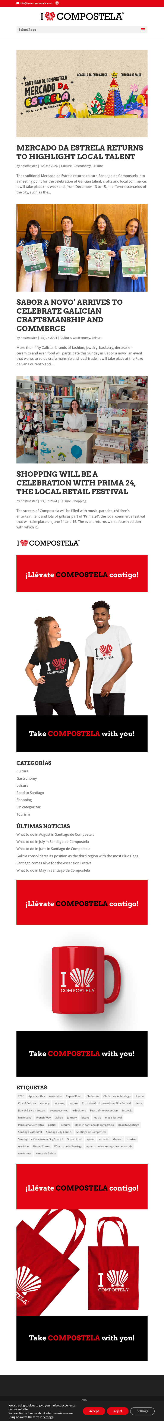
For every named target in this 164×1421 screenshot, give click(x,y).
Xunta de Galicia (46, 1153)
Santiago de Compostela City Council (40, 1139)
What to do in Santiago (68, 1146)
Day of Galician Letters (32, 1110)
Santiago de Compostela (91, 1132)
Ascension (55, 1096)
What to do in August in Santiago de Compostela (55, 834)
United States (41, 1146)
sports (90, 1139)
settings (48, 1417)
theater (118, 1139)
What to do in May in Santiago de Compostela (53, 870)
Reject (117, 1411)
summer (104, 1139)
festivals (127, 1110)
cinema (139, 1096)
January (72, 1117)
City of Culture (27, 1103)
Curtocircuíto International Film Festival (106, 1103)
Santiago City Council (59, 1132)
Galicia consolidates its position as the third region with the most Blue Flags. (77, 856)
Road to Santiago (30, 792)
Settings (142, 1411)
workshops (25, 1153)
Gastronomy (82, 166)
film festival (25, 1117)
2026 (21, 1096)
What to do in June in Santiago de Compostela (53, 848)
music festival (113, 1117)
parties (52, 1125)
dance (138, 1103)
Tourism (23, 814)
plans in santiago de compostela (94, 1125)
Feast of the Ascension (104, 1110)
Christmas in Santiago (116, 1096)
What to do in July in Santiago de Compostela (52, 841)
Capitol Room (74, 1096)
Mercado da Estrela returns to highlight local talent (79, 152)
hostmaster (29, 166)
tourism (131, 1139)
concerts (59, 1103)
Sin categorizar (28, 807)
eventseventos (59, 1110)
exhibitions (79, 1110)
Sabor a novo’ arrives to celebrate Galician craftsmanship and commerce (69, 315)
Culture (66, 166)
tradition (23, 1146)
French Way (43, 1117)
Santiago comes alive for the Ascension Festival (54, 863)
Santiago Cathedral (30, 1132)
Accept (94, 1411)
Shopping (79, 501)
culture (73, 1103)
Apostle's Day (36, 1096)
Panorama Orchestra (31, 1125)
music (97, 1117)
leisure (85, 1117)
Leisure (97, 166)
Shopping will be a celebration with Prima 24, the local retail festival (76, 483)
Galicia (59, 1117)
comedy (45, 1103)
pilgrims (65, 1125)
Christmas (92, 1096)
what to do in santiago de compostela (109, 1146)
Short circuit (74, 1139)
